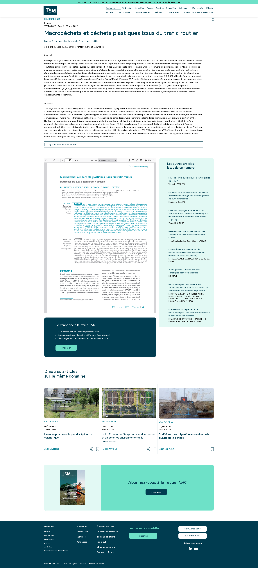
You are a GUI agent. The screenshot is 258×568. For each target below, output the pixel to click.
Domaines (49, 526)
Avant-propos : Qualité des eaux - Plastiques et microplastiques (185, 271)
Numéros (160, 8)
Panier (211, 8)
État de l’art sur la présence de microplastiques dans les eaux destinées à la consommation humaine (189, 312)
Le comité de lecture (107, 531)
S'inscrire (143, 536)
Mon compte (197, 8)
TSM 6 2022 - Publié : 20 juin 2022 (61, 26)
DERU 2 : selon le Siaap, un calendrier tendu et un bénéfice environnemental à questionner (128, 437)
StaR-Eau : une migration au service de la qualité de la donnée (184, 435)
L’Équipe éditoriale (106, 547)
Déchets (159, 12)
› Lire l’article (51, 449)
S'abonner (66, 348)
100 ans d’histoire (106, 536)
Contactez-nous (192, 529)
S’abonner (183, 8)
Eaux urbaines (143, 12)
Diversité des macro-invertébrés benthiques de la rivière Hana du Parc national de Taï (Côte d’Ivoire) (187, 252)
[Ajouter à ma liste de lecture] (97, 449)
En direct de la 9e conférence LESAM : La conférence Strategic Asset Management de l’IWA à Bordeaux (189, 195)
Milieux (109, 12)
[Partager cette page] (212, 19)
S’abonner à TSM (192, 536)
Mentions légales (70, 563)
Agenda (150, 8)
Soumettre (171, 8)
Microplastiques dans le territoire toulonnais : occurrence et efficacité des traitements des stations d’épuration (188, 287)
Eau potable (124, 12)
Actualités (139, 8)
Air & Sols (174, 12)
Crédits (83, 563)
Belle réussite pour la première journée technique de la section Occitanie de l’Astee (187, 234)
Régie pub (101, 542)
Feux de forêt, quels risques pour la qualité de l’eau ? (189, 179)
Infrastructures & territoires (199, 12)
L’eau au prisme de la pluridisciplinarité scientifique (68, 435)
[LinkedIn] (190, 549)
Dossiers (128, 8)
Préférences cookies (96, 563)
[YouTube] (196, 549)
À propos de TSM (105, 526)
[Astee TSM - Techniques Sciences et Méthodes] (50, 10)
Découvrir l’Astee (105, 552)
